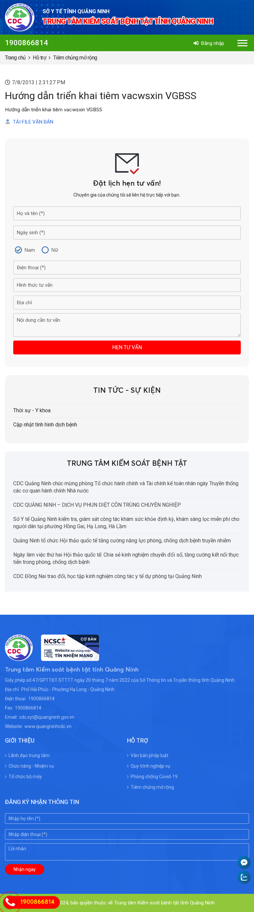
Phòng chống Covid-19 (154, 776)
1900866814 (26, 43)
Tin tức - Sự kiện (127, 390)
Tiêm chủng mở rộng (75, 58)
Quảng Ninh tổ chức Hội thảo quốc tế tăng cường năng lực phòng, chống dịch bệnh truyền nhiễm (122, 540)
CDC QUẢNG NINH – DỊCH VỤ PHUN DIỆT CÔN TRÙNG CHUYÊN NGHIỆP (97, 505)
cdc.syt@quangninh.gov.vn (46, 717)
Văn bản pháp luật (149, 755)
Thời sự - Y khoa (32, 410)
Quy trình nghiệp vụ (150, 766)
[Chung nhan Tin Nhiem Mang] (66, 656)
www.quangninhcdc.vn (47, 726)
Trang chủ (15, 58)
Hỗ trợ (39, 58)
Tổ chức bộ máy (25, 776)
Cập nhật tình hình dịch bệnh (45, 424)
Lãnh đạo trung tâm (29, 755)
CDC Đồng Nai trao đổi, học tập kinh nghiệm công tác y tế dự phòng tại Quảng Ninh (107, 576)
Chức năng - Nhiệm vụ (31, 766)
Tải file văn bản (33, 122)
